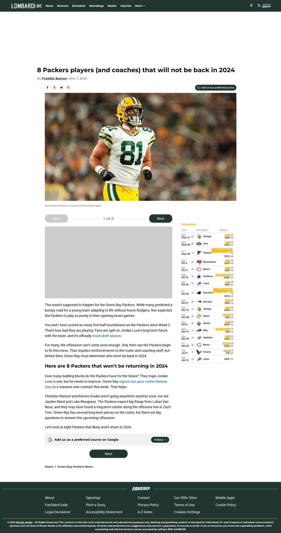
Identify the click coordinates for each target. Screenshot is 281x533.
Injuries (126, 6)
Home (49, 466)
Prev (56, 218)
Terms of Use (184, 505)
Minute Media (24, 522)
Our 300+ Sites (185, 498)
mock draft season (106, 336)
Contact (144, 498)
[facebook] (251, 5)
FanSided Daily (56, 505)
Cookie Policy (226, 505)
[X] (259, 5)
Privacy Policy (148, 505)
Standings (96, 6)
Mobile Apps (225, 498)
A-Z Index (145, 512)
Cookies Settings (187, 512)
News (49, 6)
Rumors (62, 6)
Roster (112, 6)
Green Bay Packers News (75, 466)
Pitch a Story (95, 505)
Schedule (78, 6)
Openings (93, 498)
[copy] (68, 87)
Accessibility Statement (104, 512)
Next (160, 218)
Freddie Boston (54, 78)
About (49, 498)
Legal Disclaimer (57, 512)
